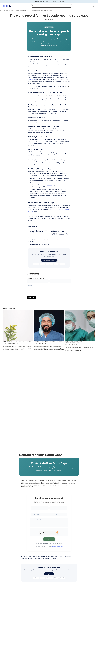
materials (49, 185)
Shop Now (49, 574)
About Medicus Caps (62, 240)
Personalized (31, 79)
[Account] (90, 5)
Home (1, 10)
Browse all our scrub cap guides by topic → (38, 244)
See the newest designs (50, 240)
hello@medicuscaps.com (57, 546)
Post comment (31, 297)
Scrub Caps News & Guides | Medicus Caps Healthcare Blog (16, 10)
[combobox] (52, 5)
